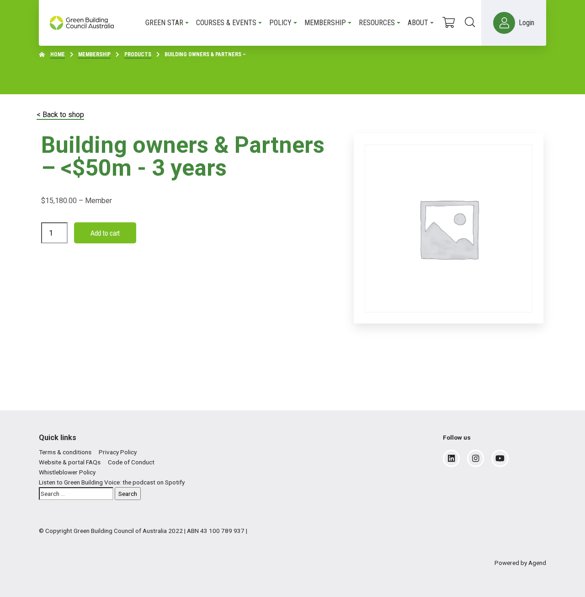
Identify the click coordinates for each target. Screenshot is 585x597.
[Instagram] (475, 458)
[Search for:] (76, 493)
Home (57, 54)
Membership (94, 54)
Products (137, 54)
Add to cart (105, 233)
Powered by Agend (520, 562)
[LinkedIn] (451, 458)
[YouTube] (500, 458)
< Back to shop (60, 114)
